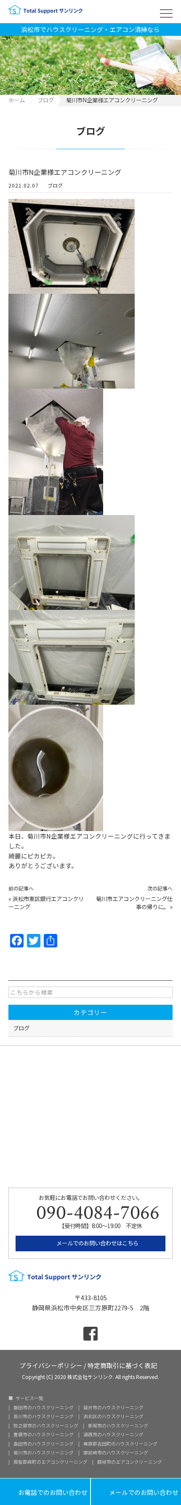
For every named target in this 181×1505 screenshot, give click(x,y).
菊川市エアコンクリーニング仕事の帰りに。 (134, 902)
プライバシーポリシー (51, 1365)
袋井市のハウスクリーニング (113, 1408)
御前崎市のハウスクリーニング (115, 1453)
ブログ (55, 185)
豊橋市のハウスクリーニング (43, 1435)
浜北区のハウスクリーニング (113, 1416)
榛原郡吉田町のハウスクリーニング (120, 1444)
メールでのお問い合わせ (135, 1492)
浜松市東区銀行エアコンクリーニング (46, 902)
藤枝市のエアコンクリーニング (129, 1462)
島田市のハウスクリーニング (43, 1444)
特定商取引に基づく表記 (122, 1365)
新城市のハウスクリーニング (118, 1426)
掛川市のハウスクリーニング (43, 1416)
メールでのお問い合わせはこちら (96, 1243)
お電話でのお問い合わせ (45, 1492)
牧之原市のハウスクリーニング (45, 1426)
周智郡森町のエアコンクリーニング (50, 1462)
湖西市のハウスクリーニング (113, 1435)
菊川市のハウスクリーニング (43, 1453)
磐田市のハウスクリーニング (43, 1408)
